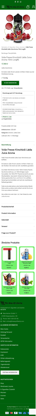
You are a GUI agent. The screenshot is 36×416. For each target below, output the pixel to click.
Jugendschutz (5, 364)
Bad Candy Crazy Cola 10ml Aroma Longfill (9, 288)
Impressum (4, 352)
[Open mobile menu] (3, 7)
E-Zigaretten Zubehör (7, 389)
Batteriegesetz (5, 361)
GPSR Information (6, 341)
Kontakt (3, 335)
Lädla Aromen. (6, 196)
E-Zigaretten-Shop (13, 47)
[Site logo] (15, 6)
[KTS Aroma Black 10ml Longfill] (9, 254)
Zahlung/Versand (6, 332)
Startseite (4, 47)
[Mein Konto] (33, 7)
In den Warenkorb (10, 83)
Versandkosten (18, 88)
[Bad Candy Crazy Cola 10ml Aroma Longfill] (9, 279)
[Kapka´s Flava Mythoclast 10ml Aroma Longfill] (27, 254)
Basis (14, 178)
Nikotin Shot (22, 178)
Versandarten (5, 338)
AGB (2, 355)
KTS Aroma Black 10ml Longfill (9, 262)
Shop (2, 383)
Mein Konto (4, 329)
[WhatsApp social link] (20, 1)
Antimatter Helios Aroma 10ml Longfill (27, 288)
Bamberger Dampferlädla (9, 53)
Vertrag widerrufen (9, 372)
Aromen (22, 47)
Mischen (3, 392)
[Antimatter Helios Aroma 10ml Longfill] (27, 279)
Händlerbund (4, 367)
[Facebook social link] (15, 1)
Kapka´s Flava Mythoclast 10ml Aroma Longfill (27, 262)
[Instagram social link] (17, 1)
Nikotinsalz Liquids (6, 386)
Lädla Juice (17, 133)
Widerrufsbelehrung (7, 358)
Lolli (18, 194)
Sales (2, 399)
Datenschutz (4, 349)
